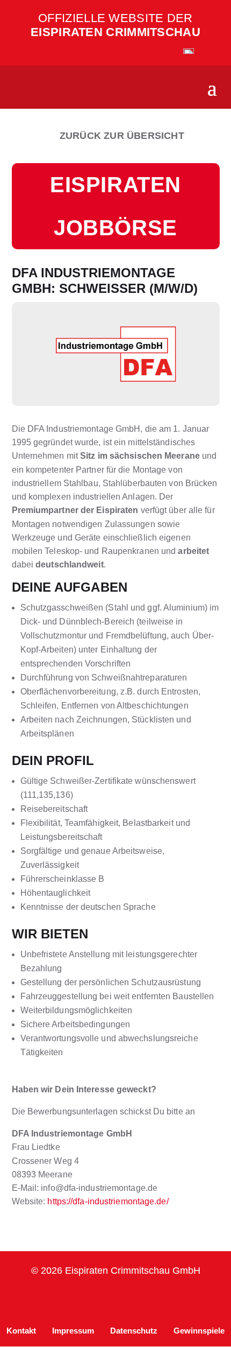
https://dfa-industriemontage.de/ (107, 1201)
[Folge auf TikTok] (89, 1299)
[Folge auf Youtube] (141, 1299)
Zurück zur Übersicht (122, 135)
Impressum (73, 1330)
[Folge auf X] (167, 1299)
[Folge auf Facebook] (64, 1299)
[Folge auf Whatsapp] (115, 1299)
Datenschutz (133, 1330)
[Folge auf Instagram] (38, 1299)
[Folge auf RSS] (193, 1299)
